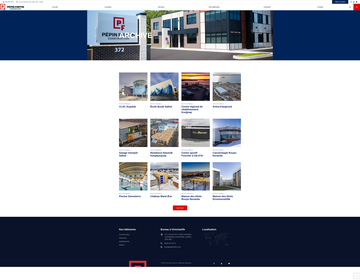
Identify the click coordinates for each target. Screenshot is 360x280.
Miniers (121, 245)
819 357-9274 (9, 2)
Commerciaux (124, 234)
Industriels (123, 238)
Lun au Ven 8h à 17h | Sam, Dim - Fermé (31, 2)
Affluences (188, 263)
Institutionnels (125, 104)
